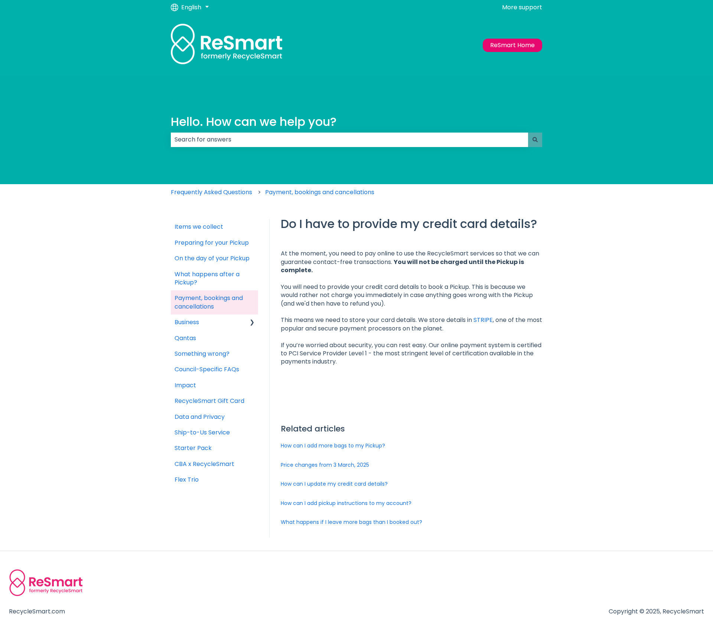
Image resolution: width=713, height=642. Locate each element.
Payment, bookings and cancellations (319, 192)
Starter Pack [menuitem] (193, 448)
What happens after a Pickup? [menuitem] (207, 278)
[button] (252, 322)
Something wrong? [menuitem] (202, 353)
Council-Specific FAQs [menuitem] (207, 369)
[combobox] (349, 140)
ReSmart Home (512, 45)
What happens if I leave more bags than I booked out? (351, 522)
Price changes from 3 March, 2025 (325, 465)
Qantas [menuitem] (185, 338)
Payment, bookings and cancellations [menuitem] (209, 302)
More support (522, 7)
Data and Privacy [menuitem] (200, 417)
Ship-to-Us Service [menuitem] (202, 432)
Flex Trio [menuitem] (187, 479)
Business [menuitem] (187, 322)
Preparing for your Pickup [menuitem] (212, 242)
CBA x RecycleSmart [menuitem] (204, 464)
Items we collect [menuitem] (199, 226)
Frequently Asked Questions (211, 192)
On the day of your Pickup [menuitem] (212, 258)
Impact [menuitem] (185, 385)
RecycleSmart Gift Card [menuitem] (209, 401)
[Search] (535, 140)
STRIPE (483, 320)
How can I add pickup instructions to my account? (346, 503)
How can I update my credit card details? (334, 484)
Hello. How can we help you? (253, 121)
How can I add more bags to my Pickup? (333, 445)
